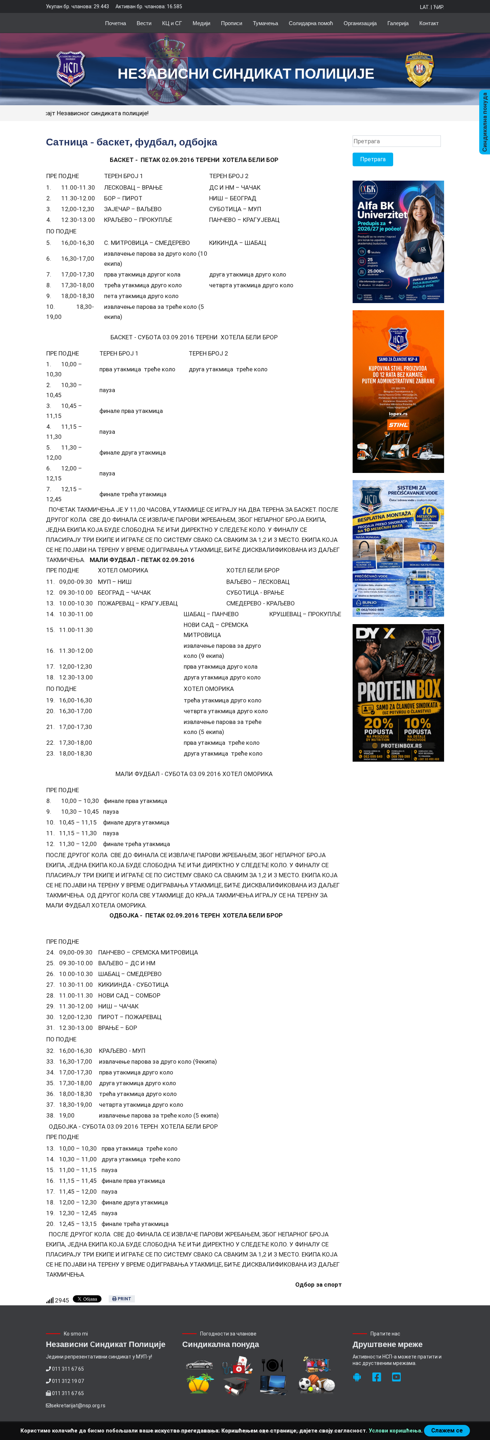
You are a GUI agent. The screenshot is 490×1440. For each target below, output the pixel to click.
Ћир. (438, 7)
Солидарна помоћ (311, 22)
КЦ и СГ (172, 22)
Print (124, 1298)
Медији (201, 22)
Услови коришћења (395, 1430)
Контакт (429, 22)
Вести (144, 22)
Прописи (231, 22)
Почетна (115, 22)
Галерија (398, 22)
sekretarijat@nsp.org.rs (78, 1405)
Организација (360, 22)
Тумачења (265, 22)
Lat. (425, 7)
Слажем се (447, 1430)
